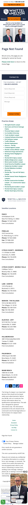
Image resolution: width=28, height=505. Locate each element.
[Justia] (17, 386)
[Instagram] (21, 386)
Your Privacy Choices (12, 441)
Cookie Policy (7, 443)
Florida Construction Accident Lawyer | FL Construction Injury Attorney (15, 182)
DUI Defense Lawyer (11, 139)
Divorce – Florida (10, 145)
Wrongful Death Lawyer (12, 125)
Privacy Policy (14, 425)
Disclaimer (14, 423)
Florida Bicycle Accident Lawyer (15, 187)
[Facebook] (6, 386)
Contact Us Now (14, 114)
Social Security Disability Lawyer (15, 164)
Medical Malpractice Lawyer (14, 160)
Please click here (8, 62)
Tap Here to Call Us (14, 4)
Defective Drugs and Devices (14, 151)
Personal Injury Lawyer (12, 131)
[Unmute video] (18, 486)
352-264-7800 (11, 327)
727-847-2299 (11, 221)
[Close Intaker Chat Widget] (26, 472)
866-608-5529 (11, 377)
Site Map (14, 427)
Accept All (9, 496)
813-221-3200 (11, 344)
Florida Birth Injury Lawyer (13, 158)
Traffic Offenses (10, 141)
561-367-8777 (11, 360)
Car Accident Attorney (12, 133)
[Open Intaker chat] (12, 504)
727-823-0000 (11, 238)
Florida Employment (11, 143)
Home (14, 420)
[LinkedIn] (14, 386)
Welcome (3, 19)
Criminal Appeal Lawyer (12, 147)
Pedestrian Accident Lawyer (14, 166)
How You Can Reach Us (14, 19)
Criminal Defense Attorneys (14, 137)
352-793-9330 (11, 291)
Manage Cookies (18, 443)
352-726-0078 (11, 257)
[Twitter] (10, 386)
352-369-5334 (11, 308)
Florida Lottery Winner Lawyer (14, 149)
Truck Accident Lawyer (12, 135)
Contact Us (14, 430)
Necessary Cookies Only (9, 500)
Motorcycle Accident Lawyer (14, 162)
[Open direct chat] (24, 472)
